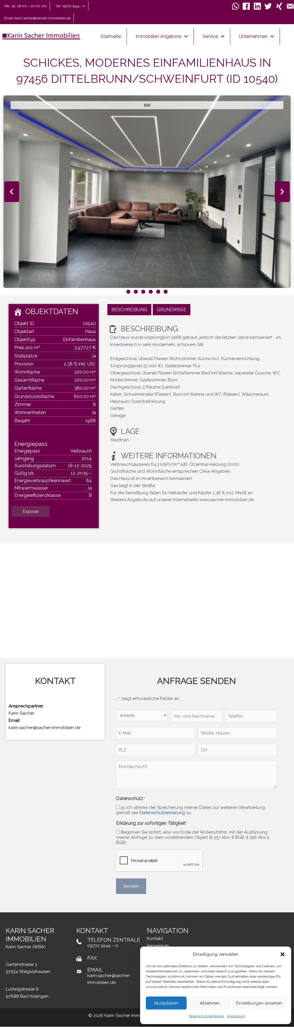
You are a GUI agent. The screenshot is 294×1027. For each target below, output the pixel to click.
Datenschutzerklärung (206, 1016)
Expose (30, 511)
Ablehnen (210, 1003)
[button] (282, 954)
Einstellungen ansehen (259, 1003)
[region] (147, 195)
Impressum (236, 1016)
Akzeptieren (166, 1003)
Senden (131, 886)
